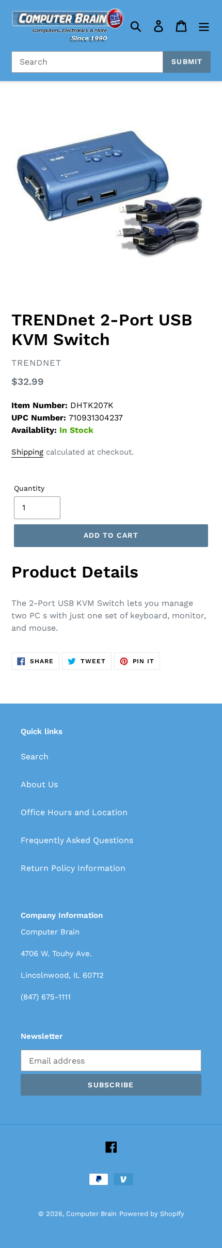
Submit (186, 61)
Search (35, 756)
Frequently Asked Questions (77, 840)
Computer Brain (91, 1214)
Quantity (29, 488)
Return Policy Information (73, 868)
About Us (39, 784)
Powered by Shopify (151, 1214)
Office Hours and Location (74, 812)
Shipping (27, 452)
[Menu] (204, 25)
